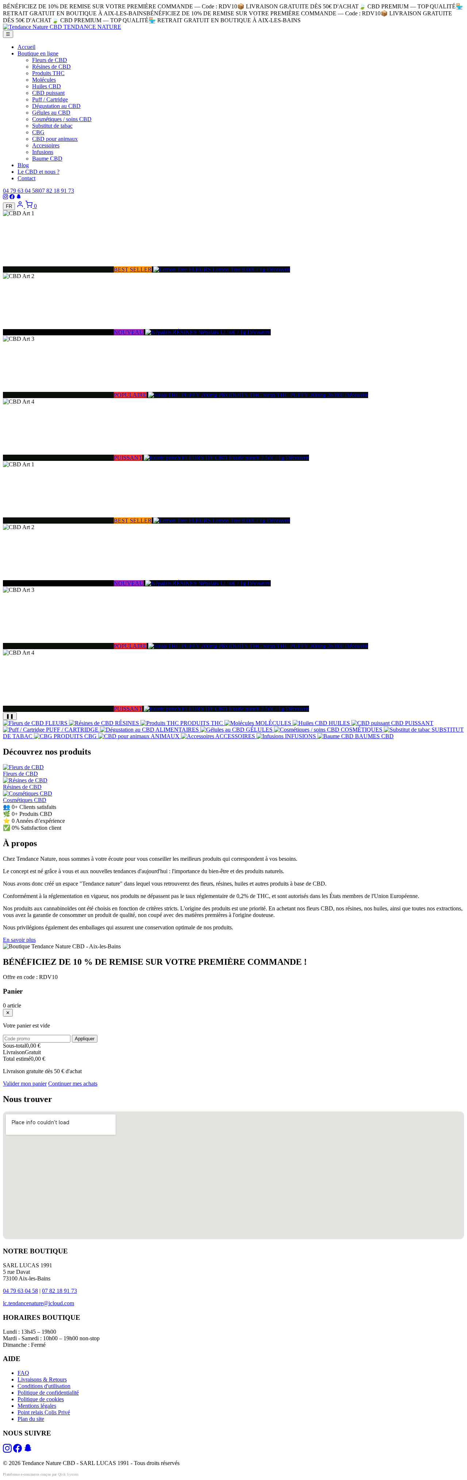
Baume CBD (47, 158)
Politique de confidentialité (48, 1393)
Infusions (42, 152)
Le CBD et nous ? (38, 172)
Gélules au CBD (51, 112)
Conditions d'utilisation (44, 1386)
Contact (26, 178)
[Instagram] (5, 197)
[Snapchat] (18, 197)
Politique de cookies (41, 1399)
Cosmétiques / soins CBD (62, 119)
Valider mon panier (25, 1083)
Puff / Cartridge (50, 99)
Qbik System (68, 1474)
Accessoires (45, 145)
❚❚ (10, 716)
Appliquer (84, 1038)
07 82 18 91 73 (56, 191)
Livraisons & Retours (42, 1379)
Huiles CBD (46, 86)
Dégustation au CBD (56, 106)
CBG (38, 132)
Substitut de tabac (52, 126)
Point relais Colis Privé (44, 1412)
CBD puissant (48, 93)
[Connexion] (20, 206)
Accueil (26, 47)
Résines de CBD (51, 66)
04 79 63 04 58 (20, 191)
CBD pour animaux (55, 139)
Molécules (44, 80)
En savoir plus (19, 940)
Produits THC (48, 73)
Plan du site (31, 1419)
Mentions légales (37, 1406)
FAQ (23, 1373)
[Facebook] (12, 197)
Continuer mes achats (72, 1083)
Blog (23, 165)
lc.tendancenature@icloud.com (38, 1303)
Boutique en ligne (38, 53)
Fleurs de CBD (49, 60)
